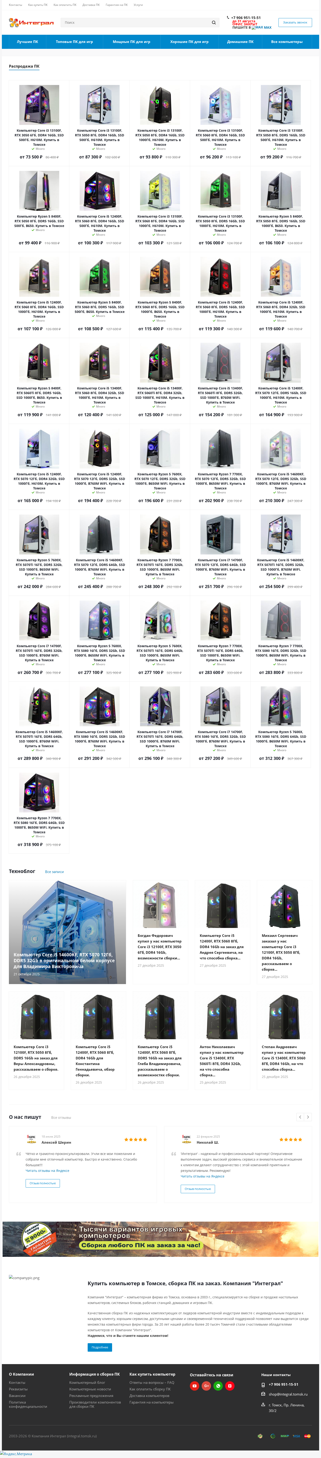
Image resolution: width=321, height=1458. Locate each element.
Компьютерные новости (90, 1389)
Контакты (17, 1382)
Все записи (54, 871)
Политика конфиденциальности (28, 1404)
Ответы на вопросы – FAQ (151, 1382)
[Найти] (213, 22)
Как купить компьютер (152, 1374)
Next (308, 1117)
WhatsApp (218, 1386)
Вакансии (17, 1395)
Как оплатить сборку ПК (150, 1389)
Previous (300, 1117)
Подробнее (100, 1347)
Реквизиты (18, 1389)
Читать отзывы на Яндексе (47, 1170)
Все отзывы (61, 1117)
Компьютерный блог (87, 1382)
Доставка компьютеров (149, 1395)
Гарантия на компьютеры (151, 1402)
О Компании (21, 1374)
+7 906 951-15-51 (246, 17)
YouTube (194, 1386)
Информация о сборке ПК (94, 1374)
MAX (267, 27)
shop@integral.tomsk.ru (288, 1394)
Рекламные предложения (91, 1395)
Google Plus (206, 1386)
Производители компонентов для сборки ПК (95, 1404)
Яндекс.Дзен (230, 1386)
